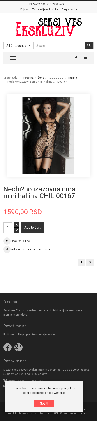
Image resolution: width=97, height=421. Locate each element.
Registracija (69, 9)
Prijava (24, 9)
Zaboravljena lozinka (45, 9)
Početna (28, 77)
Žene (41, 77)
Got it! (44, 403)
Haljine (72, 77)
